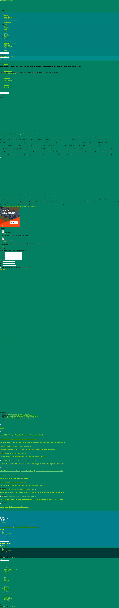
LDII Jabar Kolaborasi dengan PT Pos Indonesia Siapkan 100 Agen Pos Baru (22, 415)
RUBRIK (3, 24)
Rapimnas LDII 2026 (7, 87)
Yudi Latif (34, 206)
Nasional (5, 33)
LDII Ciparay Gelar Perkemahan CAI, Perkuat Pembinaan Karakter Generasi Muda (22, 418)
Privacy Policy (4, 535)
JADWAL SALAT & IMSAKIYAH (7, 89)
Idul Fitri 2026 (6, 82)
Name (1, 261)
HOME (3, 10)
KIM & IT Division (15, 557)
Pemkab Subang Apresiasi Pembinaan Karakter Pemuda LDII (18, 414)
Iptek (5, 26)
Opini (5, 29)
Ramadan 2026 (6, 85)
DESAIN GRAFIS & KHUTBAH (7, 68)
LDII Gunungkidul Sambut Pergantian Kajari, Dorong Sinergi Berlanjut (23, 456)
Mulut (2, 428)
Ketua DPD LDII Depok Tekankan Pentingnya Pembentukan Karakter (22, 435)
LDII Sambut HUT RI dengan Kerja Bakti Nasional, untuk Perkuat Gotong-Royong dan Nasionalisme (32, 442)
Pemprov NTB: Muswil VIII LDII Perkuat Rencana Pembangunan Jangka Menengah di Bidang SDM (32, 464)
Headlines (4, 63)
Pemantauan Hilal (7, 61)
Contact (5, 23)
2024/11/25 (2, 69)
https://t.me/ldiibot (3, 546)
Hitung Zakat (6, 39)
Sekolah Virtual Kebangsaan (27, 206)
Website (1, 265)
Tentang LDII (6, 15)
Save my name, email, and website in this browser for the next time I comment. (16, 267)
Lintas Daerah (6, 28)
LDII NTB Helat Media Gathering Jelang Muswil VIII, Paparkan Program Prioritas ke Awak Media (31, 471)
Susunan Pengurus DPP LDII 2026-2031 (11, 19)
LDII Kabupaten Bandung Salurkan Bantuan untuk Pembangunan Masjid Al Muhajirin (22, 416)
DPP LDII (3, 206)
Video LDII (5, 22)
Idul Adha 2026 (6, 75)
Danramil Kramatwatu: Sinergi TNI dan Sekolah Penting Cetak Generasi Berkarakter (27, 449)
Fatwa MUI (5, 24)
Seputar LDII (6, 54)
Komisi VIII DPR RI (14, 206)
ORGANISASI (4, 12)
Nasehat (5, 32)
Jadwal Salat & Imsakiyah (6, 533)
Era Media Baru (8, 206)
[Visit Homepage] (6, 0)
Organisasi (6, 30)
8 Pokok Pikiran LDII (7, 18)
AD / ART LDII (6, 16)
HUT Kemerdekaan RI (8, 71)
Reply (3, 237)
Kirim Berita (6, 38)
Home (1, 63)
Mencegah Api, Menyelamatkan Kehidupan (14, 478)
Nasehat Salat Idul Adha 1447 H (10, 73)
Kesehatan (6, 27)
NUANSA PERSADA (5, 536)
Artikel (5, 25)
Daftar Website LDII (7, 26)
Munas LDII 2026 (7, 78)
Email (1, 263)
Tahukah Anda (6, 35)
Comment (2, 259)
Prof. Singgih (19, 206)
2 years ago (4, 233)
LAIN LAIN (3, 36)
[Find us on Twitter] (0, 555)
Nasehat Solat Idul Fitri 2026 (9, 80)
